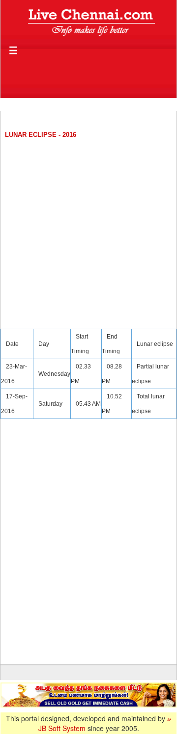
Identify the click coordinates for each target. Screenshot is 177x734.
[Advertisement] (88, 230)
